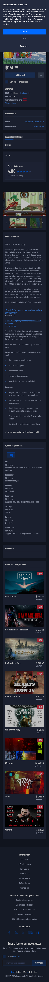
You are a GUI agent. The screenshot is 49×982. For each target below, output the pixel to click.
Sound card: (10, 527)
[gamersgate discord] (30, 932)
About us (24, 859)
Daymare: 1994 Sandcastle (16, 629)
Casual (36, 121)
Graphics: (9, 496)
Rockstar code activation (24, 914)
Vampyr (8, 829)
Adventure (29, 121)
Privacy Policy (24, 878)
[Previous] (6, 223)
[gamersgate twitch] (23, 932)
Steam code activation (24, 905)
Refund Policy (24, 883)
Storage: (8, 506)
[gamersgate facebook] (9, 932)
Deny (24, 39)
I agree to (14, 957)
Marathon (9, 763)
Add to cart (20, 75)
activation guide (24, 93)
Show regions (10, 103)
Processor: (9, 475)
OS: (6, 461)
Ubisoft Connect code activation (24, 919)
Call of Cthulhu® (12, 729)
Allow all (24, 31)
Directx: (8, 517)
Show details (24, 46)
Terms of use (24, 873)
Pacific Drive (10, 596)
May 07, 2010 (39, 126)
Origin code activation (24, 900)
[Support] (37, 932)
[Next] (43, 223)
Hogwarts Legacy (13, 663)
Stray (7, 796)
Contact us (24, 888)
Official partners (24, 864)
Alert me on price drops (19, 82)
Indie (42, 121)
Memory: (8, 485)
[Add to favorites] (41, 75)
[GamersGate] (24, 973)
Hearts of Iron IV (12, 696)
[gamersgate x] (16, 932)
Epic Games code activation (24, 909)
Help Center (24, 869)
